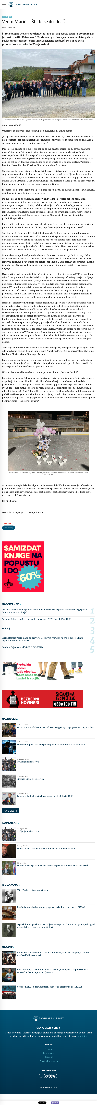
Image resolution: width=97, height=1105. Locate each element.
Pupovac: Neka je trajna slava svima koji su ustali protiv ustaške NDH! (52, 865)
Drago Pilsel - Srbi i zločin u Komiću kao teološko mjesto (46, 848)
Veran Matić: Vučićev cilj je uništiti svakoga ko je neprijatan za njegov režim (55, 727)
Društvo (5, 16)
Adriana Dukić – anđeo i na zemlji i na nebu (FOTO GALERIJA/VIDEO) (36, 619)
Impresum (48, 1053)
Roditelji (6, 628)
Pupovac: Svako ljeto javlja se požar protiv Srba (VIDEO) (45, 796)
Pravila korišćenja (48, 1061)
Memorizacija (9, 528)
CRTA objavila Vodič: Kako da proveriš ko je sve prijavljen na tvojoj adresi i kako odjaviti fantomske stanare (42, 639)
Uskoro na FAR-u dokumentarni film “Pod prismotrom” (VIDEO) (49, 987)
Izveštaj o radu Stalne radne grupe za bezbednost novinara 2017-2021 (51, 907)
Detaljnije (82, 1036)
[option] (48, 83)
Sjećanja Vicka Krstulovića (30, 779)
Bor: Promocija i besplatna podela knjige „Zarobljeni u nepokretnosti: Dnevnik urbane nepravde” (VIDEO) (52, 971)
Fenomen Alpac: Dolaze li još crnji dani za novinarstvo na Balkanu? (51, 744)
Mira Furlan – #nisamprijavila (32, 890)
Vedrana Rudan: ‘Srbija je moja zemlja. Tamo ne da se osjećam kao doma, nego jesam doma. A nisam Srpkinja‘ (44, 611)
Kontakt (48, 1057)
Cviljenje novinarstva (28, 761)
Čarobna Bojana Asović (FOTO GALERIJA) (22, 647)
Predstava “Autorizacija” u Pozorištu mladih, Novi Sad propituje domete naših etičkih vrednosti (53, 954)
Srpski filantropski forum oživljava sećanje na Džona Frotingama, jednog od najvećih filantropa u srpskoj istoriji (56, 925)
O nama (48, 1049)
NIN (10, 16)
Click (55, 1102)
